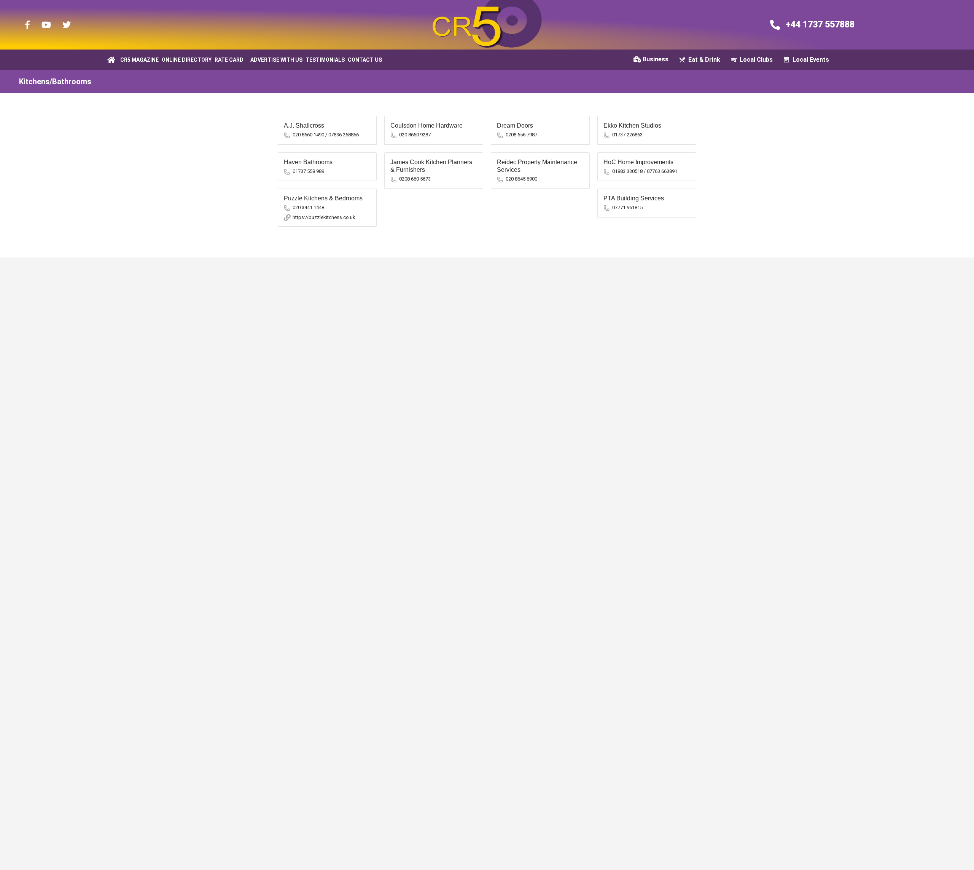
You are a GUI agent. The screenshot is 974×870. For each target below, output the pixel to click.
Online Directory (187, 60)
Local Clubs (756, 59)
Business (655, 59)
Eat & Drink (704, 59)
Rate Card (229, 60)
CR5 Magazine (139, 60)
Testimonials (325, 60)
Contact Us (365, 60)
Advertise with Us (276, 60)
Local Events (811, 59)
